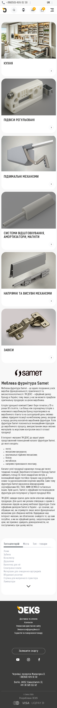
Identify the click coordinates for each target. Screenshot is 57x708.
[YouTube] (18, 659)
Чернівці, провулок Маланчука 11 (28, 674)
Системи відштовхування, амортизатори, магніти (24, 235)
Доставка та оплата (29, 619)
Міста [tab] (26, 544)
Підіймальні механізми (21, 176)
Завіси (9, 350)
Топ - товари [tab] (40, 544)
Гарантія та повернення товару (28, 633)
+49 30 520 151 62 (28, 685)
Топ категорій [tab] (11, 544)
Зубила (7, 555)
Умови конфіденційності (28, 630)
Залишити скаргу (28, 651)
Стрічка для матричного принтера (21, 578)
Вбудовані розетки (13, 575)
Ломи (6, 551)
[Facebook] (39, 659)
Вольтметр (9, 558)
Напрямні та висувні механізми (28, 293)
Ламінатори (9, 582)
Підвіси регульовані (19, 120)
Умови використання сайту (28, 626)
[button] (52, 10)
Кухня (8, 63)
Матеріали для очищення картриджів (22, 572)
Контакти (28, 623)
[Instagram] (28, 659)
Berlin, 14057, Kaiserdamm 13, (28, 682)
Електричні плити (12, 568)
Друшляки (9, 562)
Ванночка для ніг (12, 565)
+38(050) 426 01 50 (28, 677)
